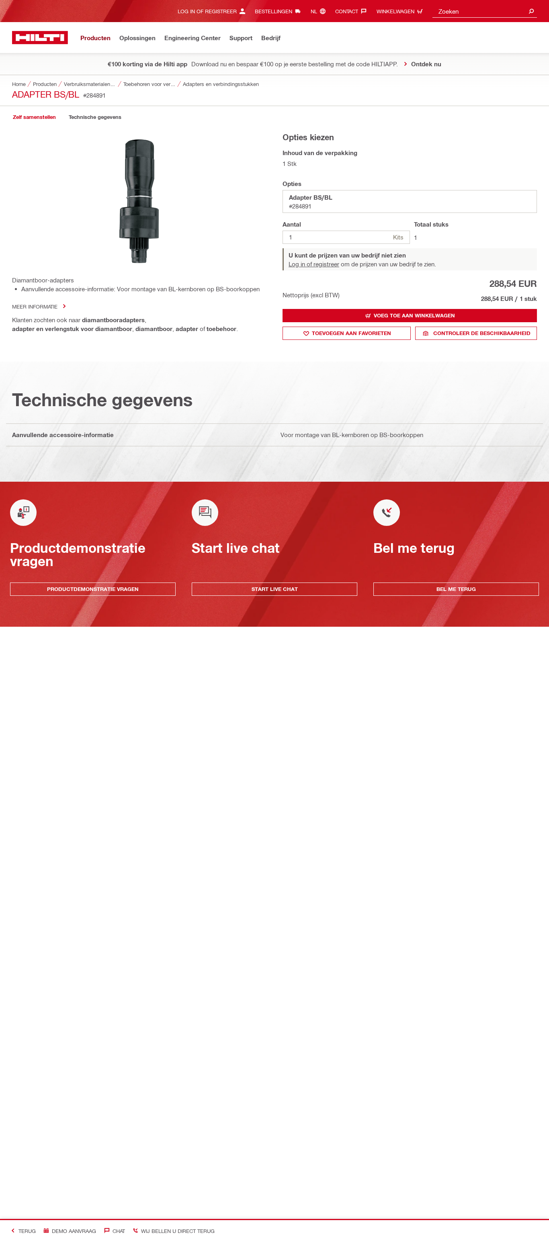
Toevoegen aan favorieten (351, 333)
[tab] (34, 117)
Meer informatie (34, 306)
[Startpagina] (40, 37)
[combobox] (484, 11)
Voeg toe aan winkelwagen (414, 315)
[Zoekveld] (531, 11)
